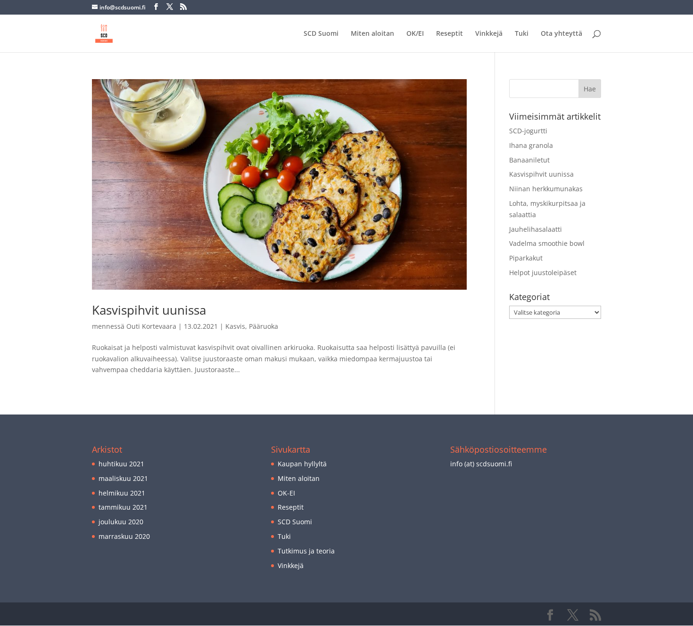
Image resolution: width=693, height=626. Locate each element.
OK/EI (415, 34)
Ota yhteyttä (561, 34)
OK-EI (286, 492)
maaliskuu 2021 (123, 478)
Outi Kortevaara (151, 326)
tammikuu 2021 (123, 507)
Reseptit (449, 34)
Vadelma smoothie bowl (547, 243)
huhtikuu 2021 (121, 463)
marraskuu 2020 (124, 536)
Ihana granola (531, 145)
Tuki (521, 34)
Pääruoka (263, 326)
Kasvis (235, 326)
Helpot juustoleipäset (543, 272)
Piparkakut (526, 257)
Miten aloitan (372, 34)
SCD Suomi (321, 34)
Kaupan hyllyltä (302, 463)
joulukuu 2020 (121, 521)
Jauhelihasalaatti (535, 229)
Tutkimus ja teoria (306, 550)
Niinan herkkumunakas (546, 188)
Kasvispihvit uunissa (149, 309)
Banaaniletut (529, 159)
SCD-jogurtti (528, 130)
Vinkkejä (489, 34)
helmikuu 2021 (122, 492)
